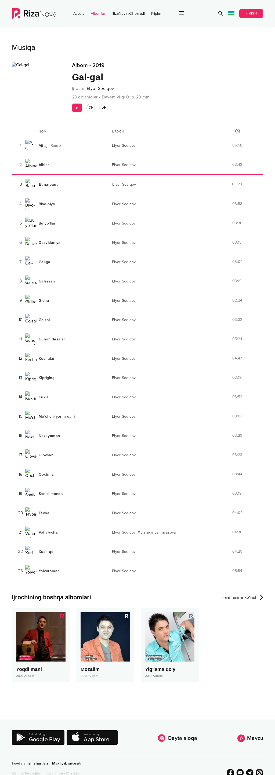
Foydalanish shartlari (30, 763)
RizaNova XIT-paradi (128, 13)
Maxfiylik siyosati (66, 763)
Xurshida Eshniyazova (157, 532)
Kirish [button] (251, 13)
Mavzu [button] (255, 738)
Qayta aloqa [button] (182, 738)
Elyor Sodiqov (100, 88)
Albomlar (98, 13)
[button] (220, 13)
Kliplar (156, 13)
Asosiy (78, 13)
